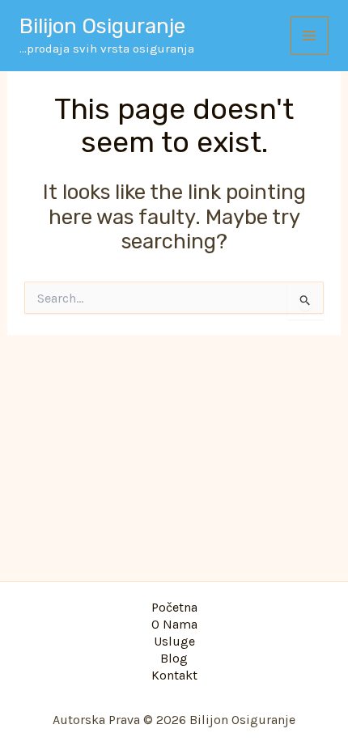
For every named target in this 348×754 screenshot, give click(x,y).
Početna (174, 608)
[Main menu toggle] (310, 35)
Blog (174, 659)
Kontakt (174, 676)
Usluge (174, 642)
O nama (174, 625)
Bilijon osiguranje (102, 26)
